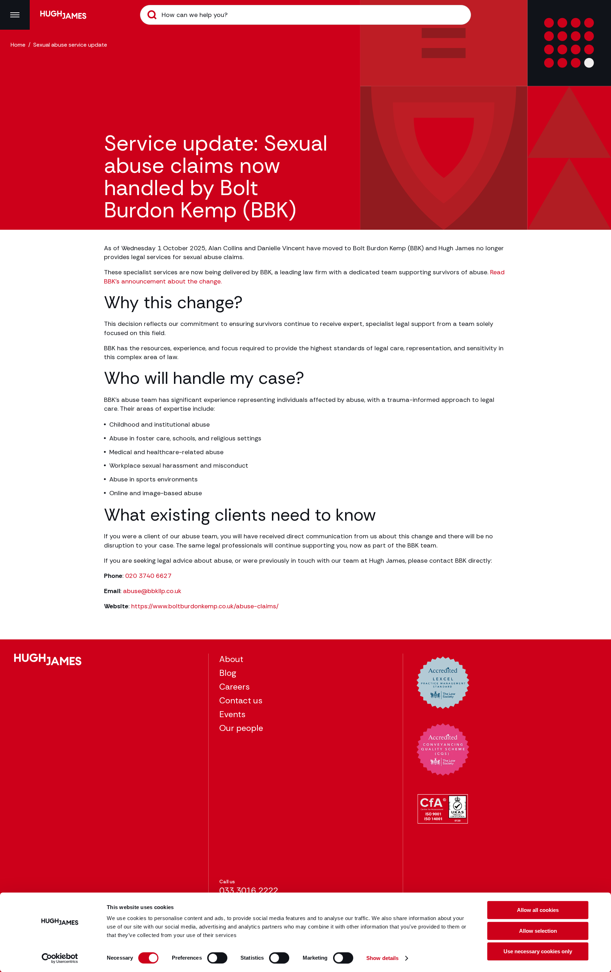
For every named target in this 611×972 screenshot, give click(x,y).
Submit (152, 15)
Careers (234, 686)
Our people (241, 727)
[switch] (217, 958)
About (231, 659)
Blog (227, 672)
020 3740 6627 (148, 576)
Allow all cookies (538, 910)
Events (232, 714)
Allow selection (538, 931)
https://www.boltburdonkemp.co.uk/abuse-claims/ (205, 606)
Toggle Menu (15, 15)
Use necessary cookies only (538, 951)
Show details (382, 958)
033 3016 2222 (248, 890)
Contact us (240, 700)
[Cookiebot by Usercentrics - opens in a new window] (60, 958)
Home (18, 44)
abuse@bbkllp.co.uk (152, 591)
